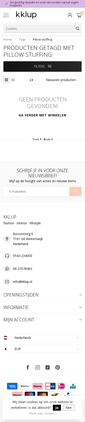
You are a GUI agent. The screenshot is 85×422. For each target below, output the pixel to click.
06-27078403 (22, 268)
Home (7, 39)
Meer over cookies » (43, 413)
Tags (22, 39)
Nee (69, 407)
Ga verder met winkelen (42, 115)
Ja (56, 407)
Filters (40, 66)
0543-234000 (22, 255)
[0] (79, 15)
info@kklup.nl (22, 281)
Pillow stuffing (42, 39)
